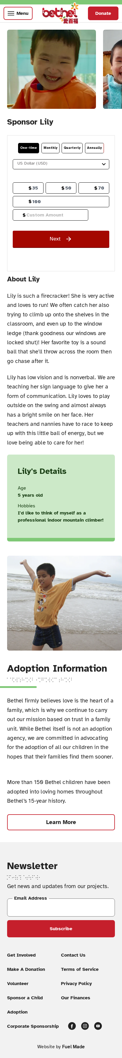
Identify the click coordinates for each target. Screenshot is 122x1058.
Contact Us (73, 955)
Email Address (30, 898)
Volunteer (17, 984)
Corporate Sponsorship (33, 1026)
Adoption (17, 1012)
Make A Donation (26, 969)
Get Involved (21, 955)
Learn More (61, 822)
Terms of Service (80, 969)
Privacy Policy (76, 984)
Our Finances (75, 998)
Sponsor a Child (25, 998)
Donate (103, 13)
